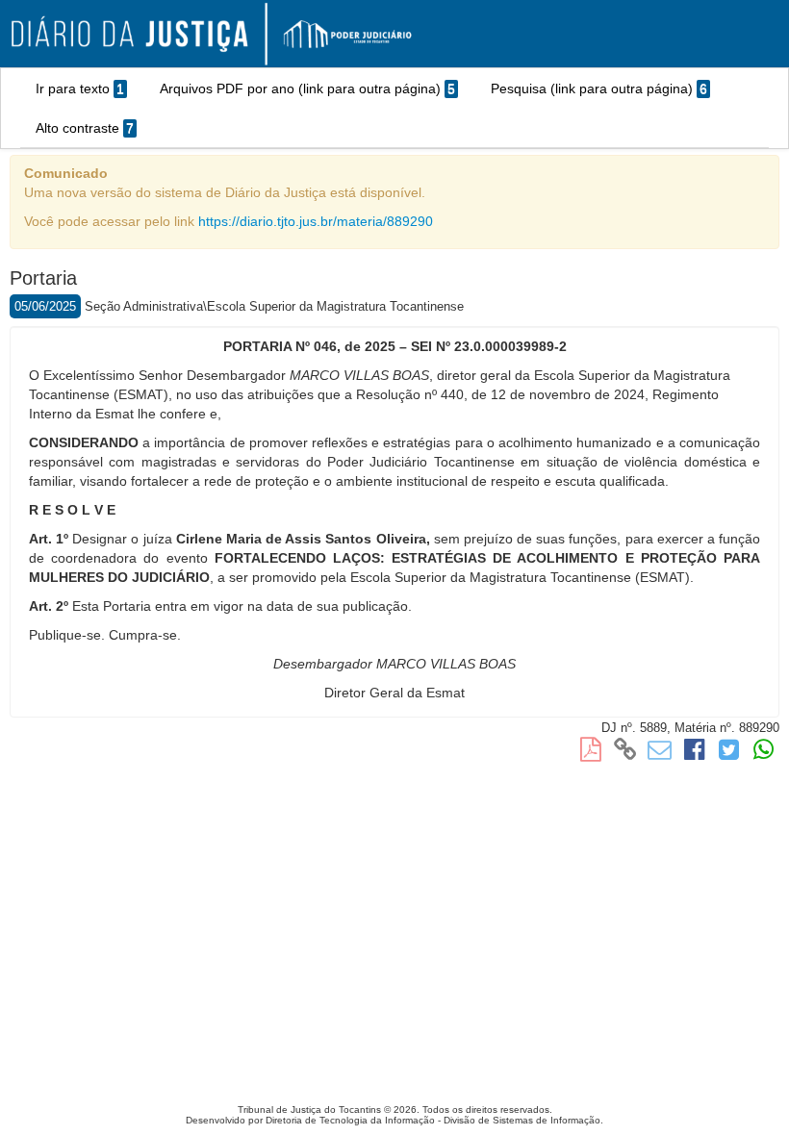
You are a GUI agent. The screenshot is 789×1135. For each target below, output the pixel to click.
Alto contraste (85, 128)
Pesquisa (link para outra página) (599, 88)
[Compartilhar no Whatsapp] (764, 753)
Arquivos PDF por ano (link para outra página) (307, 88)
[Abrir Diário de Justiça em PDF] (589, 753)
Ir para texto (80, 88)
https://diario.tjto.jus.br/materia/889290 (315, 221)
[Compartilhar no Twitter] (729, 753)
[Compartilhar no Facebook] (694, 753)
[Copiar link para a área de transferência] (624, 753)
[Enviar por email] (659, 753)
